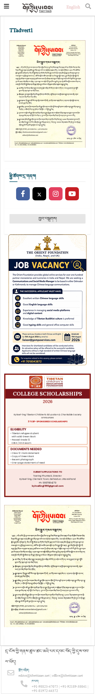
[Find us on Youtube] (72, 194)
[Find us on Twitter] (39, 194)
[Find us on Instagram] (56, 194)
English (73, 7)
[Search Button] (88, 8)
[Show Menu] (6, 8)
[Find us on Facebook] (23, 194)
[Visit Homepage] (38, 8)
